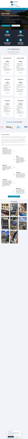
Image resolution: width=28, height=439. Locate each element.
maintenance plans (19, 192)
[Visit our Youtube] (18, 6)
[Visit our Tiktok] (15, 6)
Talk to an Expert (15, 25)
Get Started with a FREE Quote (14, 196)
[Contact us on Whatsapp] (9, 6)
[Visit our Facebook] (11, 6)
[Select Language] (27, 8)
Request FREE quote (6, 25)
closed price (22, 139)
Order (7, 72)
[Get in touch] (12, 4)
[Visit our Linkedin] (17, 6)
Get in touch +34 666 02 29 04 (15, 4)
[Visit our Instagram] (13, 6)
